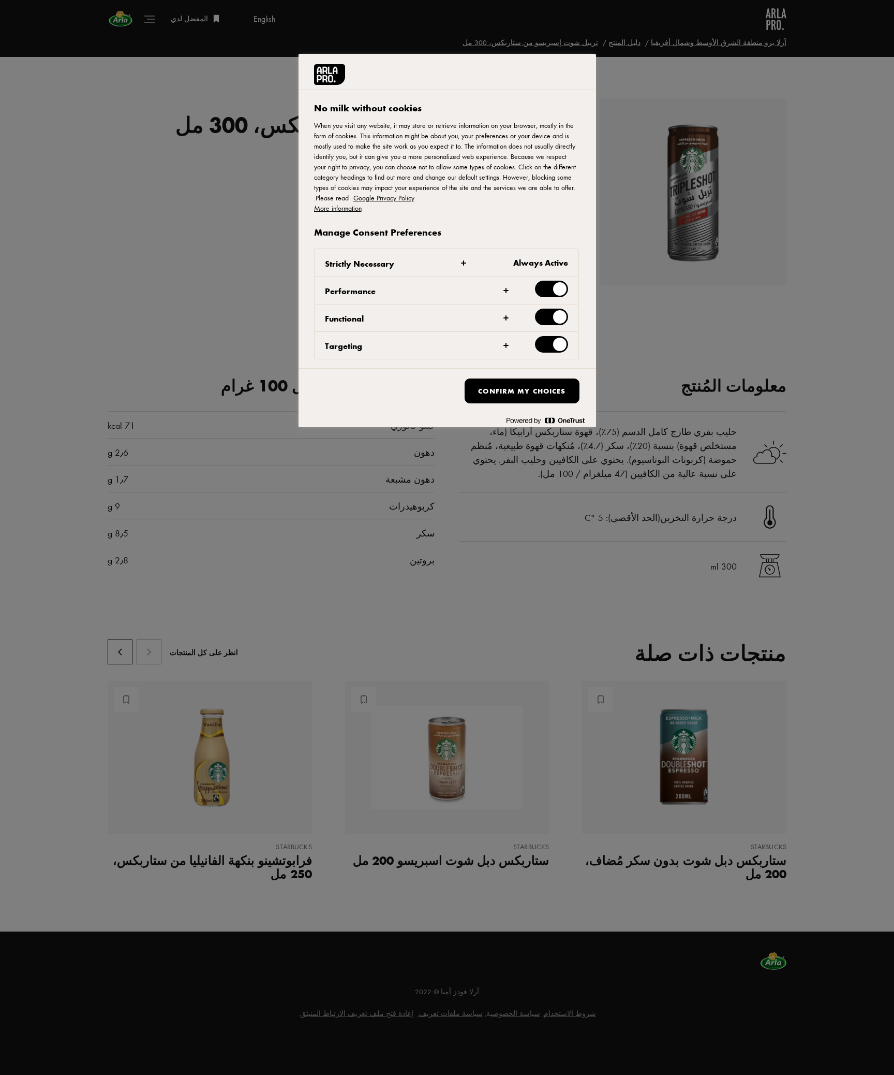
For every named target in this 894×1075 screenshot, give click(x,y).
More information (338, 208)
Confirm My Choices (521, 391)
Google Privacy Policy (383, 197)
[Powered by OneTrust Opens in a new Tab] (545, 420)
